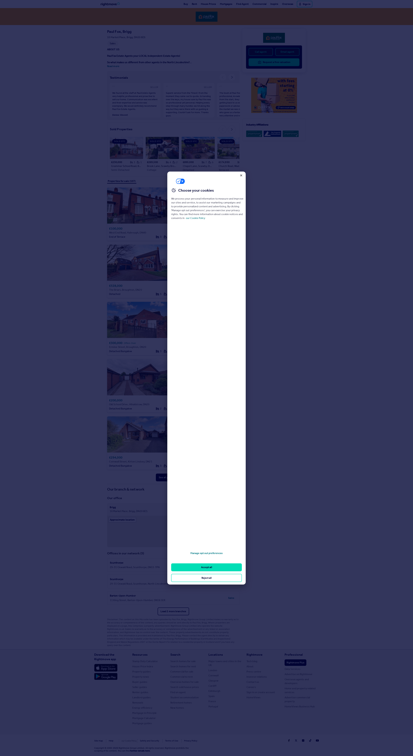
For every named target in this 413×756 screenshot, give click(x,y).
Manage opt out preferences (206, 553)
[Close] (241, 175)
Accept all (206, 567)
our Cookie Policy (195, 218)
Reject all (206, 577)
